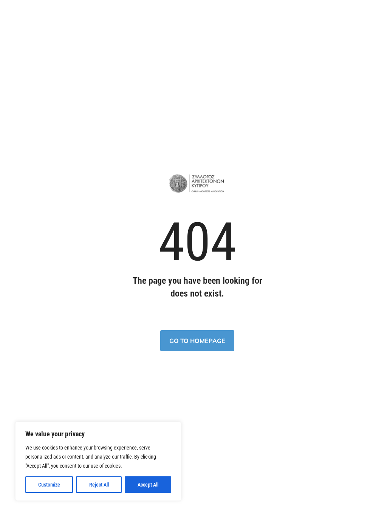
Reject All (99, 485)
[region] (98, 461)
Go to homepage (197, 341)
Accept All (148, 485)
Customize (49, 485)
